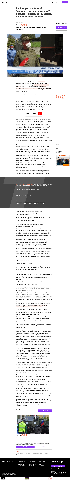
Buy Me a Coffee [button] (27, 203)
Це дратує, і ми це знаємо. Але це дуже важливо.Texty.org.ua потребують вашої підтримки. (27, 181)
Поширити (18, 24)
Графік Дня (41, 464)
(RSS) (21, 462)
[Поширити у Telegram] (26, 25)
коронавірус (22, 437)
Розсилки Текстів (21, 465)
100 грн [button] (18, 198)
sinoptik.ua (58, 152)
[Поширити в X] (24, 25)
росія (18, 437)
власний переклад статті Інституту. (34, 94)
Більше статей (19, 451)
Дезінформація (31, 465)
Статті (19, 462)
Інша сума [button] (37, 198)
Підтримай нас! (42, 461)
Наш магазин (41, 462)
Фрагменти (20, 464)
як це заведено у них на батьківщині (37, 123)
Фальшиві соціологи (32, 464)
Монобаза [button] (36, 203)
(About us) (23, 461)
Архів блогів (41, 465)
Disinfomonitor (31, 466)
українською (11, 473)
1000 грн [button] (30, 198)
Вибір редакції (21, 466)
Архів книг (41, 466)
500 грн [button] (24, 198)
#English (19, 468)
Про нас (19, 461)
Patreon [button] (19, 203)
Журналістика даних (32, 461)
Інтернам (30, 468)
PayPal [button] (42, 203)
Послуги (30, 462)
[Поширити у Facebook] (22, 25)
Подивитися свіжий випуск (61, 29)
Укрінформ (18, 94)
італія (28, 437)
